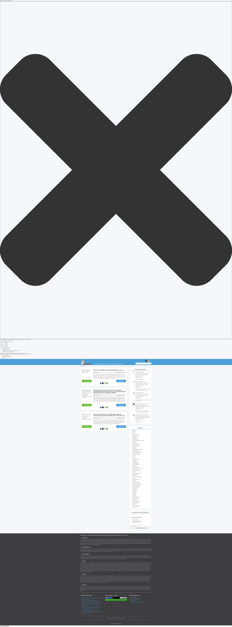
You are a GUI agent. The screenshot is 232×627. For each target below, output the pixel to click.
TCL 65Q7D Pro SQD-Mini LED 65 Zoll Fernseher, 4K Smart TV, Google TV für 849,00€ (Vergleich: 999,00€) (91, 604)
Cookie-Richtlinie (5, 355)
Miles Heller (137, 392)
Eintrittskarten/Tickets (137, 453)
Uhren (134, 504)
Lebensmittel (135, 474)
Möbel (134, 480)
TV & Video (135, 503)
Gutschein (135, 460)
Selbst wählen (13, 353)
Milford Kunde (138, 381)
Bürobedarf (135, 443)
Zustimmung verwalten (4, 626)
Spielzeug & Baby (136, 497)
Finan (134, 456)
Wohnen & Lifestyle (136, 505)
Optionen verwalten (6, 347)
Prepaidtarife (135, 489)
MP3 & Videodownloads (137, 476)
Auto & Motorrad (136, 434)
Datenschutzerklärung (6, 356)
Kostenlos (135, 471)
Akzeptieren (2, 353)
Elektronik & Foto (136, 454)
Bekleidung (135, 438)
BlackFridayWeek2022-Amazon (138, 440)
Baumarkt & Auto (136, 436)
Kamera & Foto (136, 466)
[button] (116, 170)
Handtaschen (135, 461)
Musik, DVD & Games (137, 479)
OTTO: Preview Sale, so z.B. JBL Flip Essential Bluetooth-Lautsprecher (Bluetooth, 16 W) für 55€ (108, 414)
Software (134, 495)
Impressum (4, 357)
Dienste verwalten (5, 349)
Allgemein (135, 430)
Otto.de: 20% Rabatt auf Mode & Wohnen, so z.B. (108, 370)
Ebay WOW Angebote (137, 451)
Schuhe (134, 494)
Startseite (83, 365)
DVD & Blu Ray (135, 450)
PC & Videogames (136, 485)
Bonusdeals (102, 364)
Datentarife (135, 446)
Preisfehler (135, 488)
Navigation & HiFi (136, 481)
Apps (134, 432)
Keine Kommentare (121, 372)
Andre (136, 403)
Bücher (134, 441)
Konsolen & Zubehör (137, 470)
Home (96, 364)
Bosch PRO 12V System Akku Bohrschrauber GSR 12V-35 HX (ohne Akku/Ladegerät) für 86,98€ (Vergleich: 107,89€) (91, 608)
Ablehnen (7, 353)
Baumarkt (134, 435)
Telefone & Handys (136, 502)
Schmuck (134, 493)
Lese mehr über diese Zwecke (8, 351)
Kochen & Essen (136, 469)
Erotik (134, 455)
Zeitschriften (135, 507)
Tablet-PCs (135, 499)
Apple (134, 431)
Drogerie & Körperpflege (137, 449)
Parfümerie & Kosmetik (137, 484)
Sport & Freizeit (136, 498)
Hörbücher (135, 465)
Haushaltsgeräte (136, 464)
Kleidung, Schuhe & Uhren (138, 468)
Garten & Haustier (136, 459)
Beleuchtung (135, 439)
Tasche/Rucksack (136, 500)
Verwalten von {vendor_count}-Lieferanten (10, 350)
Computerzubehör (136, 445)
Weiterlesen (121, 381)
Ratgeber (108, 364)
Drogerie (134, 448)
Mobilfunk (135, 475)
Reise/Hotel (135, 492)
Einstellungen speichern (21, 353)
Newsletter (133, 601)
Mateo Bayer (137, 372)
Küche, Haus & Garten (137, 473)
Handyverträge (136, 463)
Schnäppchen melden (117, 364)
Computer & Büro (136, 444)
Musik (134, 478)
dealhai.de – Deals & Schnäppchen (138, 602)
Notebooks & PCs (136, 483)
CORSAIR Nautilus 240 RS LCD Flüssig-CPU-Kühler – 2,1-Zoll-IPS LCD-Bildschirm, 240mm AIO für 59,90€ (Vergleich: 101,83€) (92, 612)
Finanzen (134, 458)
